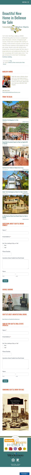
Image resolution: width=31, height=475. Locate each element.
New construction (17, 62)
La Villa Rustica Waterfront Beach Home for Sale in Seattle (15, 216)
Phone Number (6, 251)
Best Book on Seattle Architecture (10, 319)
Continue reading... (7, 57)
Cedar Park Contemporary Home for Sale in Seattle (14, 192)
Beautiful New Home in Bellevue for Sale (14, 18)
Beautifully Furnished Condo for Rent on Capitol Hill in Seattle (15, 142)
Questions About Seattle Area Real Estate (13, 258)
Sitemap (18, 464)
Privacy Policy (13, 464)
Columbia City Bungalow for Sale (10, 120)
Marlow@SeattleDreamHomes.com (11, 92)
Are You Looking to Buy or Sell (10, 243)
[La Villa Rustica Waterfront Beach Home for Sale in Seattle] (15, 204)
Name (4, 230)
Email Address (6, 236)
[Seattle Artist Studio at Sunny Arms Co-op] (15, 156)
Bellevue (10, 62)
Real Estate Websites (15, 465)
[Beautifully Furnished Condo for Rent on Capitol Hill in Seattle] (15, 131)
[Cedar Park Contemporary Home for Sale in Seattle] (15, 180)
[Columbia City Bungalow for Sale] (15, 109)
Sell (5, 247)
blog (11, 60)
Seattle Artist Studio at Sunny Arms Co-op (12, 168)
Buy (5, 245)
